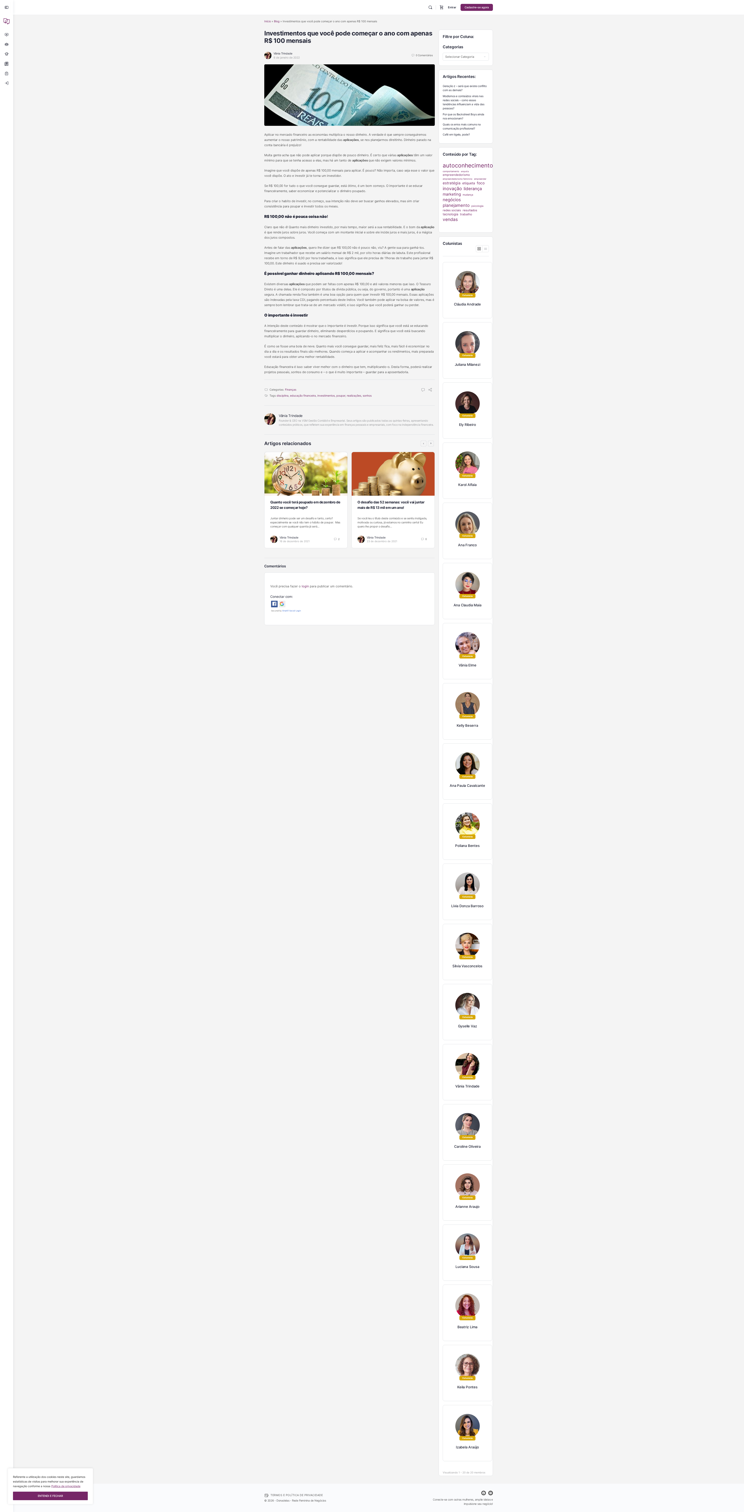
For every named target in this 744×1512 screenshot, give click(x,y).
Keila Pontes (467, 1387)
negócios (452, 199)
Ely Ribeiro (467, 425)
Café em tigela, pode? (456, 134)
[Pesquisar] (430, 7)
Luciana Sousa (467, 1267)
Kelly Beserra (467, 725)
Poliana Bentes (467, 846)
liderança (473, 188)
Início (267, 21)
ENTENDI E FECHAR (50, 1495)
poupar (340, 395)
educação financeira (303, 395)
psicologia (477, 206)
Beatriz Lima (467, 1327)
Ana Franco (467, 545)
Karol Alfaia (467, 485)
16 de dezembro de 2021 (295, 541)
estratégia (452, 183)
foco (481, 183)
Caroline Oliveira (467, 1146)
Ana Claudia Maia (467, 605)
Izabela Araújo (467, 1447)
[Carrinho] (441, 7)
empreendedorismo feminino (457, 179)
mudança (468, 194)
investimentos (326, 395)
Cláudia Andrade (467, 304)
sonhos (367, 395)
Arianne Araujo (467, 1207)
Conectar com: (281, 597)
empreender (480, 179)
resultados (470, 210)
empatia (465, 171)
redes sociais (452, 210)
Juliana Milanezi (467, 364)
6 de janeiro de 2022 (287, 57)
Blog (277, 21)
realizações (354, 395)
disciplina (282, 395)
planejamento (456, 205)
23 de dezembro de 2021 (382, 541)
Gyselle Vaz (467, 1026)
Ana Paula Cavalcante (467, 786)
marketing (452, 194)
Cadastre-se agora (477, 7)
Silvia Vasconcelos (467, 966)
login (305, 586)
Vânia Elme (467, 665)
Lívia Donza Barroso (467, 906)
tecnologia (450, 214)
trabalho (466, 214)
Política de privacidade (65, 1486)
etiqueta (468, 183)
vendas (450, 219)
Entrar (452, 7)
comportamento (451, 171)
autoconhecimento (468, 165)
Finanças (290, 389)
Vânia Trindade (283, 53)
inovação (452, 188)
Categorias (453, 47)
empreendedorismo (456, 175)
